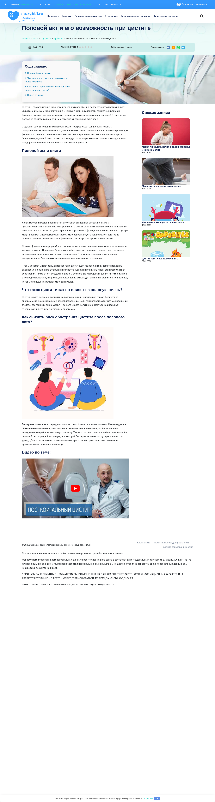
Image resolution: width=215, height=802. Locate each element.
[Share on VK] (168, 47)
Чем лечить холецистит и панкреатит (163, 222)
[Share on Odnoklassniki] (173, 47)
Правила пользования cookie (177, 547)
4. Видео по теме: (34, 95)
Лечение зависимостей (88, 16)
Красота (67, 16)
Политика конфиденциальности (171, 542)
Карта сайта (143, 542)
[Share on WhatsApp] (178, 47)
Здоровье (53, 16)
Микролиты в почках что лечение (161, 186)
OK (157, 798)
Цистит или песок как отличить (160, 258)
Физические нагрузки (165, 16)
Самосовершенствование (135, 16)
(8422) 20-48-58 (25, 4)
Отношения (111, 16)
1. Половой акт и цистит (38, 73)
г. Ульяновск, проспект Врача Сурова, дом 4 (71, 4)
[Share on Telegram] (183, 47)
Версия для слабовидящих (194, 4)
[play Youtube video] (75, 488)
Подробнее (148, 798)
